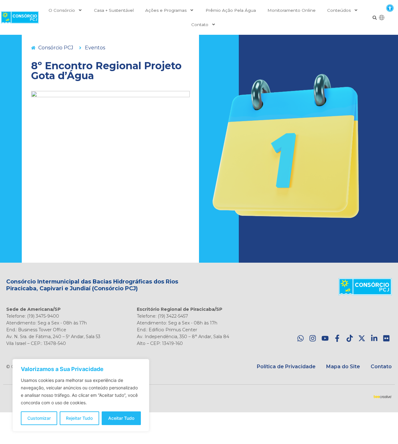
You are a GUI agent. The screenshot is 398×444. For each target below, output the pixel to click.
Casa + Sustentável (114, 10)
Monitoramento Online (291, 10)
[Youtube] (325, 338)
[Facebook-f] (337, 338)
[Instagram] (312, 338)
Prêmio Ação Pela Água (231, 10)
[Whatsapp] (300, 338)
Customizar (39, 418)
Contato (199, 24)
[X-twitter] (361, 338)
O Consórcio (62, 10)
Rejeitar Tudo (79, 418)
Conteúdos (339, 10)
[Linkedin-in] (374, 338)
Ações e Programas (166, 10)
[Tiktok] (349, 338)
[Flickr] (386, 338)
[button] (389, 7)
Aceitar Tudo (121, 418)
